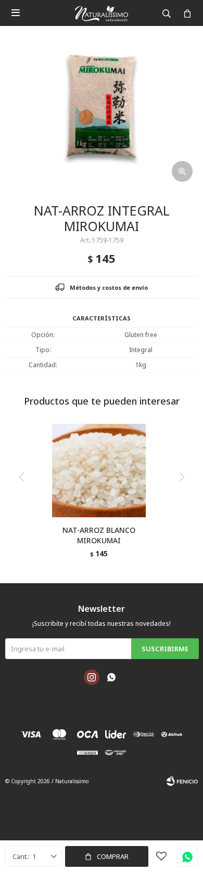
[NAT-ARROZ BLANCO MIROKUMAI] (99, 470)
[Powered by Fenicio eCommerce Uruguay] (182, 781)
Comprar (113, 856)
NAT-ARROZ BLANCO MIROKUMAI (98, 535)
